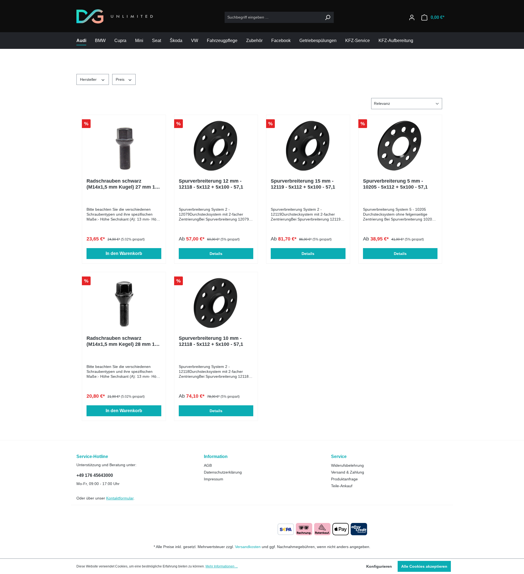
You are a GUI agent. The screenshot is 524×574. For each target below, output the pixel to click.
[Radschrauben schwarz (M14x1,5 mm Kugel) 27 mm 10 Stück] (124, 146)
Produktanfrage (344, 479)
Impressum (213, 479)
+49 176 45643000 (94, 475)
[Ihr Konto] (412, 17)
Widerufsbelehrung (347, 465)
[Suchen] (327, 17)
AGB (208, 465)
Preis (121, 79)
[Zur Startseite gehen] (114, 16)
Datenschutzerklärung (223, 472)
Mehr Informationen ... (222, 566)
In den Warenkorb (124, 253)
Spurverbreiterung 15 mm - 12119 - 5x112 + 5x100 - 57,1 (303, 184)
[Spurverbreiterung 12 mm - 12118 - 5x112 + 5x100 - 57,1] (216, 146)
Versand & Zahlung (347, 472)
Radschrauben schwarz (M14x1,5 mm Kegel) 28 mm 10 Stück (122, 341)
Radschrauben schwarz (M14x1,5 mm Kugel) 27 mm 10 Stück (122, 184)
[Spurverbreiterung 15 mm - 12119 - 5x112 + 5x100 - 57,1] (308, 146)
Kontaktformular (119, 498)
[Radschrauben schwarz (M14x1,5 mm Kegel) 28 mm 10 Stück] (124, 303)
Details (216, 253)
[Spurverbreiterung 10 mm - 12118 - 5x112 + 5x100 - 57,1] (216, 303)
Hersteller (89, 79)
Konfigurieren (379, 566)
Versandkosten (248, 547)
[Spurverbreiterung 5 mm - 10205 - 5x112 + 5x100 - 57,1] (400, 146)
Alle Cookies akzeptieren (424, 566)
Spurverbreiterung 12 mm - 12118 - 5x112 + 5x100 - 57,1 (211, 184)
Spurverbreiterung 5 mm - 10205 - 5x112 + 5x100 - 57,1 (395, 184)
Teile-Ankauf (341, 486)
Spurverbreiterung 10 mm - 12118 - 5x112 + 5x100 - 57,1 (211, 341)
